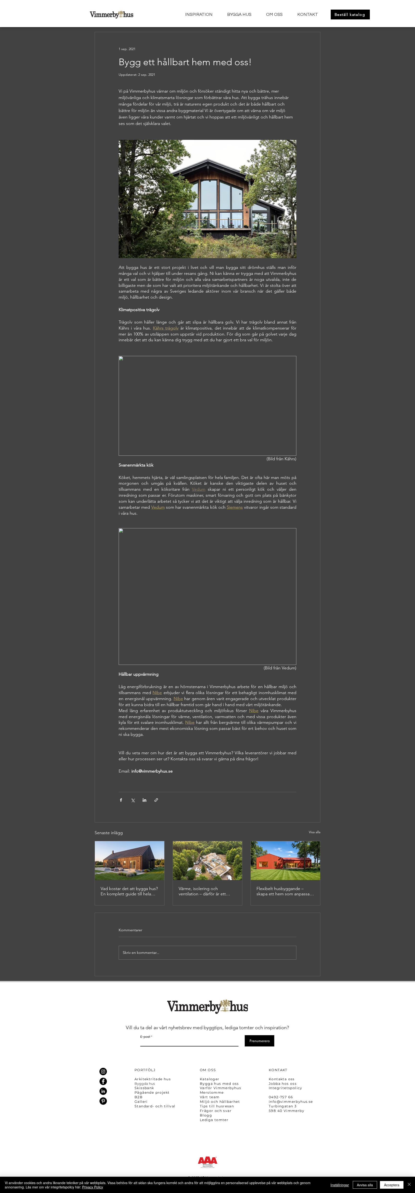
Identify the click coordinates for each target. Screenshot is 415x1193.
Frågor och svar (216, 1111)
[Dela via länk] (156, 800)
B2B (138, 1097)
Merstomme (212, 1092)
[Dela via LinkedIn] (144, 800)
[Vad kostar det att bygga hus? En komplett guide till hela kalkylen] (129, 860)
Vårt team (210, 1097)
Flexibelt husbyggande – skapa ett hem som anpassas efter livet (283, 891)
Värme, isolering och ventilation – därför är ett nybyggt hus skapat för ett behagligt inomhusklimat (204, 891)
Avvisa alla (365, 1184)
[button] (195, 14)
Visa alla (314, 832)
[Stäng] (409, 1185)
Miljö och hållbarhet (220, 1101)
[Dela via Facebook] (121, 800)
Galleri (141, 1101)
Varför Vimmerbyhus (220, 1088)
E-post (145, 1037)
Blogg (206, 1115)
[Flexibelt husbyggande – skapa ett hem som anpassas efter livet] (285, 860)
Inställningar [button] (339, 1184)
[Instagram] (103, 1071)
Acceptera (391, 1184)
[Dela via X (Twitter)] (132, 800)
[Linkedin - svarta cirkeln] (103, 1091)
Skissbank (144, 1088)
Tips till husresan (217, 1106)
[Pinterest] (103, 1101)
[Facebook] (103, 1081)
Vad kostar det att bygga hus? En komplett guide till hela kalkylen (129, 891)
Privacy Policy (92, 1187)
